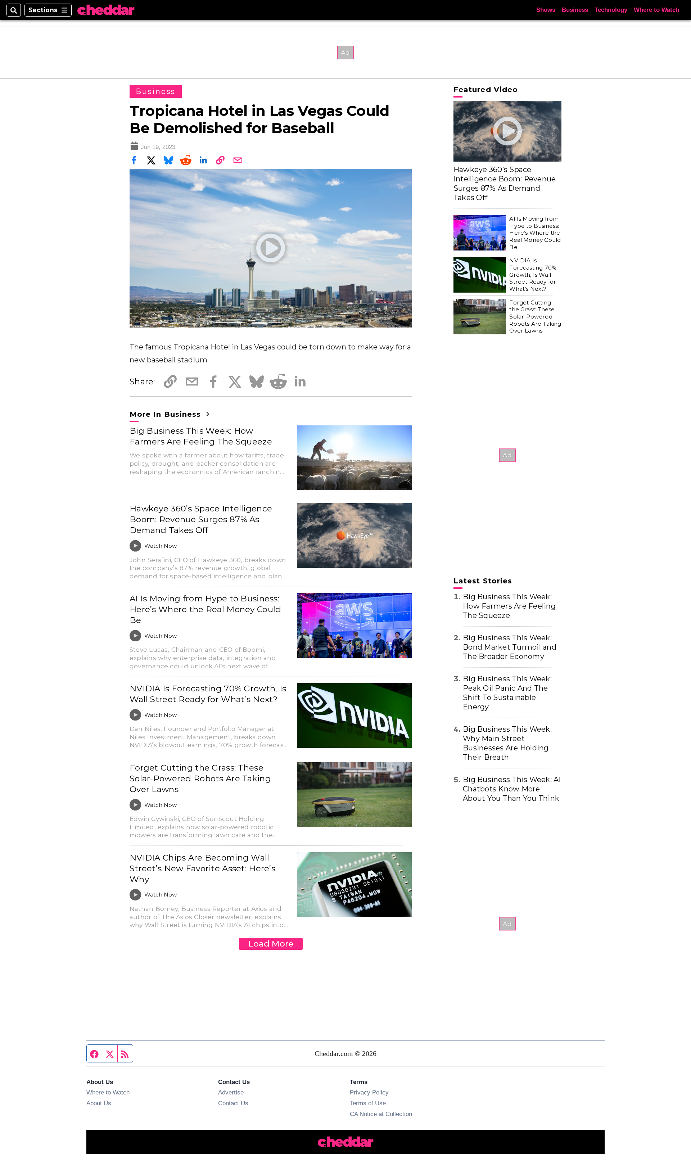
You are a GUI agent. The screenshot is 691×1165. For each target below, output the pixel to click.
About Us (98, 1103)
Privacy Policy (369, 1092)
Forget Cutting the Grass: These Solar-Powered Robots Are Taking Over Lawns (200, 778)
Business (575, 10)
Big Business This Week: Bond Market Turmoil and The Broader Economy (509, 647)
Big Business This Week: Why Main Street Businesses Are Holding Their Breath (507, 743)
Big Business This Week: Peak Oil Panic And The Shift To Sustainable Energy (507, 692)
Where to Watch (656, 10)
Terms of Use (368, 1103)
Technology (611, 10)
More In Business (166, 414)
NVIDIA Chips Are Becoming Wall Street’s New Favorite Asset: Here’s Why (202, 868)
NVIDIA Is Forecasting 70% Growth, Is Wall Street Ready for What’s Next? (208, 693)
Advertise (231, 1092)
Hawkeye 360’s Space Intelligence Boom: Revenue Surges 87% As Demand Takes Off (201, 519)
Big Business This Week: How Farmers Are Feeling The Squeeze (201, 436)
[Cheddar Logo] (106, 10)
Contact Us (233, 1103)
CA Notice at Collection (381, 1113)
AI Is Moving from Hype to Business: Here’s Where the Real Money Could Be (205, 609)
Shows (545, 10)
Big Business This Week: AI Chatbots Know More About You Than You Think (512, 789)
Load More (270, 944)
